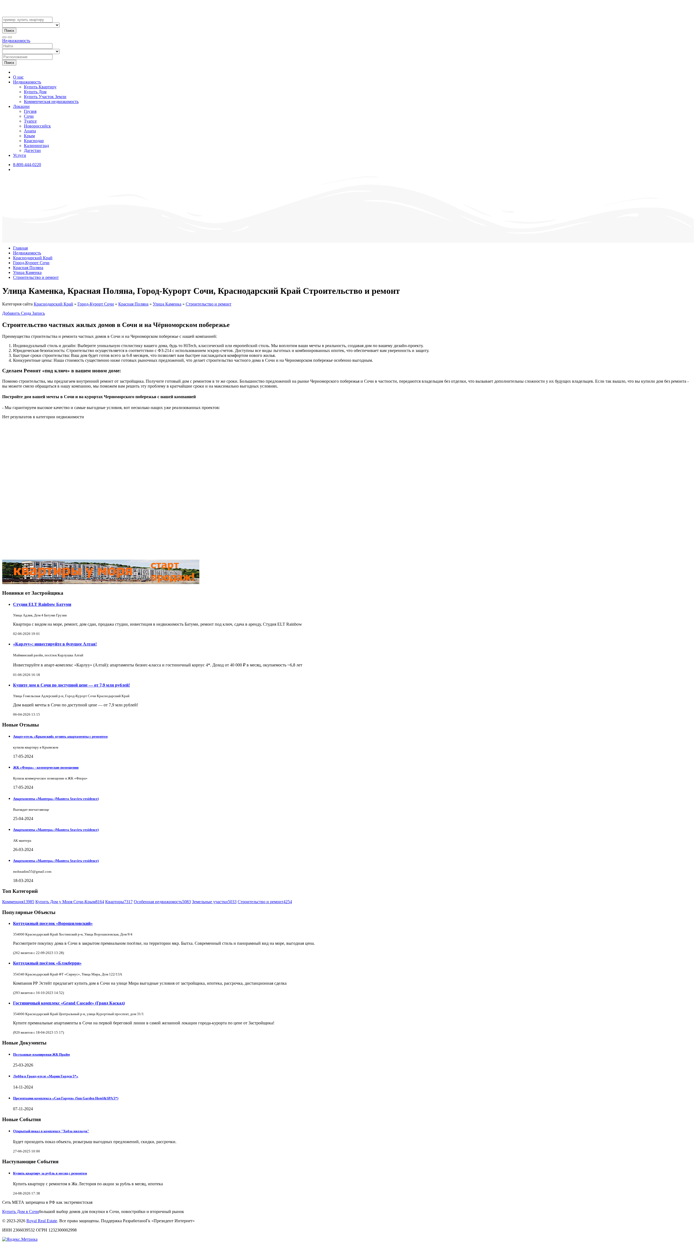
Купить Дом (35, 91)
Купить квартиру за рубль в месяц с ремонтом (50, 1173)
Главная (20, 248)
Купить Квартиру (40, 87)
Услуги (19, 155)
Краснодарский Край (32, 257)
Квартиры (119, 901)
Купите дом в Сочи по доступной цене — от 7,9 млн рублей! (71, 685)
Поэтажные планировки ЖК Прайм (41, 1054)
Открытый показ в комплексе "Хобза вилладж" (51, 1131)
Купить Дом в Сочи (20, 1211)
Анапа (30, 131)
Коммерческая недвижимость (51, 101)
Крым (29, 135)
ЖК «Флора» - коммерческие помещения (46, 767)
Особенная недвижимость (162, 901)
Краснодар (34, 140)
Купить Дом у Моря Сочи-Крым (69, 901)
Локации (21, 106)
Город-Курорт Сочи (31, 262)
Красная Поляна (28, 267)
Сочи (29, 116)
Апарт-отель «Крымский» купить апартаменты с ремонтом (60, 736)
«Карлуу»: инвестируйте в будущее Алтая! (55, 644)
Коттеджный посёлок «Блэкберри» (47, 963)
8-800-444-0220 (27, 164)
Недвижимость (16, 40)
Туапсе (30, 121)
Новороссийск (37, 126)
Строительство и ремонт (36, 277)
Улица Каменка (27, 272)
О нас (18, 77)
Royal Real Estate (41, 1220)
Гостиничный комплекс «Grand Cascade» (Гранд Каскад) (69, 1003)
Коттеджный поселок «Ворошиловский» (53, 923)
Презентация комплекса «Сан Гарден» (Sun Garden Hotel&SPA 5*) (65, 1098)
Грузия (30, 111)
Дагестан (32, 150)
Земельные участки (214, 901)
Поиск (9, 31)
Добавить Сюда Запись (23, 313)
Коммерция (18, 901)
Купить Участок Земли (45, 96)
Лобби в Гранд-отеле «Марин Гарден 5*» (45, 1076)
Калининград (36, 145)
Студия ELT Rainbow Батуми (42, 604)
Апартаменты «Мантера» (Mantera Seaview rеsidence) (56, 799)
